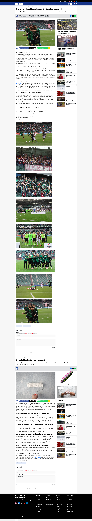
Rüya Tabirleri (59, 504)
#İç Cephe (23, 462)
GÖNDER (53, 347)
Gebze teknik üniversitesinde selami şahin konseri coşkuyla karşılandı (70, 99)
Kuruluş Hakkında (39, 504)
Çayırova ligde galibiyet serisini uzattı (70, 82)
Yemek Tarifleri (59, 502)
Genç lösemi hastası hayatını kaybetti (70, 59)
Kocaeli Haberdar (19, 6)
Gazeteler (62, 1)
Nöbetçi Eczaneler (70, 509)
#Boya (18, 462)
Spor (24, 6)
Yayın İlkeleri (38, 506)
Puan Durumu (69, 507)
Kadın (58, 513)
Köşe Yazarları (49, 501)
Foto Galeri (49, 497)
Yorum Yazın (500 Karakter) (21, 337)
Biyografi (58, 499)
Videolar (67, 1)
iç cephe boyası (37, 457)
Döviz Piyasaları (70, 501)
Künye (37, 497)
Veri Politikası (38, 513)
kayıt (32, 333)
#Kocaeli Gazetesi (27, 326)
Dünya (58, 511)
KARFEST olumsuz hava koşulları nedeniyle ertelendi (70, 87)
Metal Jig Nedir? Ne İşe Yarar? (65, 384)
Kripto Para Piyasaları (71, 502)
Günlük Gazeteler (70, 511)
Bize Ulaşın (38, 499)
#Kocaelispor (19, 326)
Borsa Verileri (69, 497)
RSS (16, 519)
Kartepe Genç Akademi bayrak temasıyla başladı (70, 93)
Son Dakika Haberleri (51, 502)
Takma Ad (17, 332)
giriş (26, 333)
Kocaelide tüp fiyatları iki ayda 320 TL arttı (71, 65)
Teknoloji (58, 507)
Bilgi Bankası (25, 357)
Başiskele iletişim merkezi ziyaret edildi (71, 54)
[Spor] (67, 24)
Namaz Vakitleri (70, 506)
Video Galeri (49, 499)
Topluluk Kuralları (39, 507)
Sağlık (58, 509)
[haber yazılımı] (74, 520)
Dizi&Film (58, 506)
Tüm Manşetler (50, 504)
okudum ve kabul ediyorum (26, 347)
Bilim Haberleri (59, 501)
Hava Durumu (69, 504)
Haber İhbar (38, 501)
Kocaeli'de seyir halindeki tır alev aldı (71, 104)
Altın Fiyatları (69, 499)
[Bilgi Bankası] (67, 376)
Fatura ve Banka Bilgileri (40, 502)
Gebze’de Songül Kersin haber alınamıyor (70, 76)
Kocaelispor (18, 83)
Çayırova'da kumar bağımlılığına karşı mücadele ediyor (69, 71)
